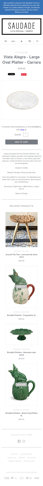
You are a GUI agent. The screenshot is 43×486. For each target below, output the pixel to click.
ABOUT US (14, 454)
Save (24, 74)
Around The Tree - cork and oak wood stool (21, 255)
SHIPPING (22, 457)
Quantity (17, 134)
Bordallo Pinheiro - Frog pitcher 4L (21, 315)
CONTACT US (11, 457)
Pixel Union (20, 472)
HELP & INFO (31, 457)
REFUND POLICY (29, 461)
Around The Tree (21, 251)
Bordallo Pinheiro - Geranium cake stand (21, 353)
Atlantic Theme (10, 472)
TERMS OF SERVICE (14, 461)
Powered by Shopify (31, 472)
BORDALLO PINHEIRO (21, 312)
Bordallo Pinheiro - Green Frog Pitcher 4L (21, 414)
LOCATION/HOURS (26, 454)
